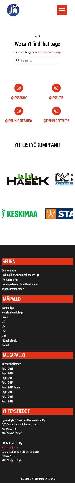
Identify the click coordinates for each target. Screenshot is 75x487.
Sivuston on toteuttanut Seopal (37, 479)
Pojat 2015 (7, 392)
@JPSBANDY (19, 98)
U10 (4, 335)
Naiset (5, 345)
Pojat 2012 (7, 373)
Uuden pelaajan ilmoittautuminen (20, 284)
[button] (62, 10)
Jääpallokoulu (9, 340)
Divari (5, 317)
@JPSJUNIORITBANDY (18, 121)
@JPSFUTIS (56, 98)
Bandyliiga (8, 307)
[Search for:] (37, 60)
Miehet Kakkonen (11, 363)
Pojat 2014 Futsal (11, 387)
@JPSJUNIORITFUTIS (56, 121)
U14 (4, 326)
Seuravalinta (9, 270)
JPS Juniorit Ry (10, 279)
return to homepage (48, 52)
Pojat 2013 (7, 377)
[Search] (17, 60)
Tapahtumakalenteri (13, 289)
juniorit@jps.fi (10, 447)
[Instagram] (18, 88)
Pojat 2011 (7, 368)
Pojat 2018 (7, 401)
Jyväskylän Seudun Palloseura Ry (20, 274)
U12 (4, 331)
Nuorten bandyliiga (12, 312)
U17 (3, 321)
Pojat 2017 (7, 396)
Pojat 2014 (7, 382)
